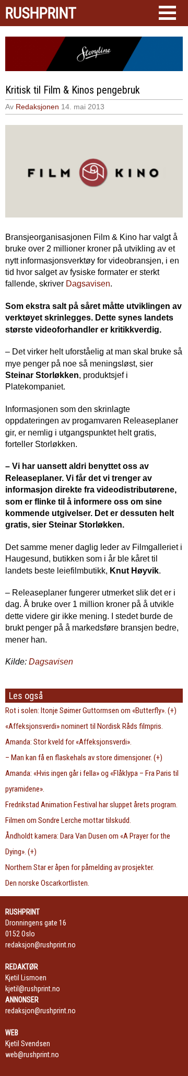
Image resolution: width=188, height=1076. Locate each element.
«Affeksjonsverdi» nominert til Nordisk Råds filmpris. (84, 726)
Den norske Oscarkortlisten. (47, 883)
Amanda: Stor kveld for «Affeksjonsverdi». (68, 742)
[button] (167, 13)
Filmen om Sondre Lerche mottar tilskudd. (68, 820)
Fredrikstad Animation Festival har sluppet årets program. (91, 804)
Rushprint (40, 13)
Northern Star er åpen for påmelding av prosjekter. (79, 867)
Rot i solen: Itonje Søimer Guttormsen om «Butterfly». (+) (91, 710)
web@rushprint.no (32, 1054)
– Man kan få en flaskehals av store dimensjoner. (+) (83, 757)
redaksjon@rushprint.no (40, 945)
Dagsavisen (88, 283)
